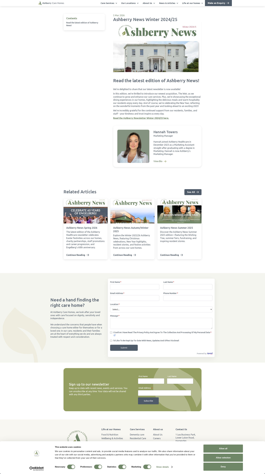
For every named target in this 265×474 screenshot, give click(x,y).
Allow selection (223, 457)
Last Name (172, 376)
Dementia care (137, 434)
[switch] (98, 467)
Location (115, 304)
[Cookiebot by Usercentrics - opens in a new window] (37, 469)
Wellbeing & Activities (112, 438)
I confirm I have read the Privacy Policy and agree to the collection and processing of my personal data (162, 332)
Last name (168, 282)
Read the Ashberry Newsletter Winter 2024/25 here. (141, 118)
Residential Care (138, 438)
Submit (124, 347)
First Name (143, 376)
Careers (157, 438)
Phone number (170, 293)
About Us (157, 434)
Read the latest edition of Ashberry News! (82, 24)
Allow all (223, 448)
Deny (223, 466)
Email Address (146, 388)
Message (114, 316)
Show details (162, 467)
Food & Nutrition (109, 434)
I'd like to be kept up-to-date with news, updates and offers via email (146, 340)
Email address (117, 293)
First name (115, 282)
